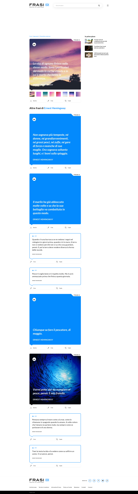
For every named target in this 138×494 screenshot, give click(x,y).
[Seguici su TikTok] (107, 480)
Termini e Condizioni (44, 487)
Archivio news (33, 487)
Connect (90, 487)
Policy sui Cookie (67, 487)
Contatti (84, 487)
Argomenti (36, 36)
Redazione (76, 487)
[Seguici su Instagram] (94, 480)
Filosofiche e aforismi (45, 36)
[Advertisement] (69, 18)
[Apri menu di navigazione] (108, 5)
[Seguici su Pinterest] (98, 480)
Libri (35, 236)
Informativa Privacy (56, 487)
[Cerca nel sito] (99, 5)
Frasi (30, 36)
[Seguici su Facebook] (89, 480)
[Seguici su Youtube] (102, 480)
